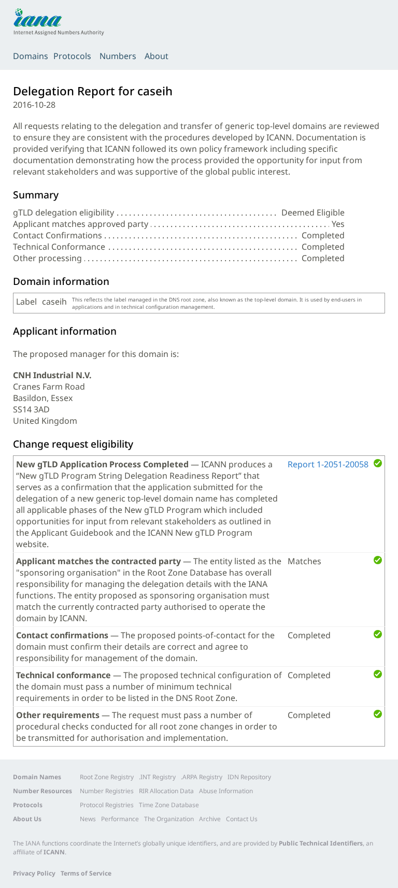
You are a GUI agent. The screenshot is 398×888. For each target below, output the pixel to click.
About (156, 56)
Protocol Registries (107, 804)
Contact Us (242, 818)
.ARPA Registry (201, 776)
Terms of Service (86, 873)
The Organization (169, 818)
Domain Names (37, 776)
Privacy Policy (34, 873)
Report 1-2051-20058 (328, 464)
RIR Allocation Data (166, 790)
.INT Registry (157, 776)
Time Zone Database (169, 804)
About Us (27, 818)
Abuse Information (226, 790)
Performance (120, 818)
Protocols (72, 56)
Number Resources (42, 790)
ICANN (54, 852)
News (88, 818)
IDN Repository (249, 776)
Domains (30, 56)
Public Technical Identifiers (321, 843)
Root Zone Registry (107, 776)
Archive (210, 818)
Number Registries (107, 790)
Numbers (118, 56)
